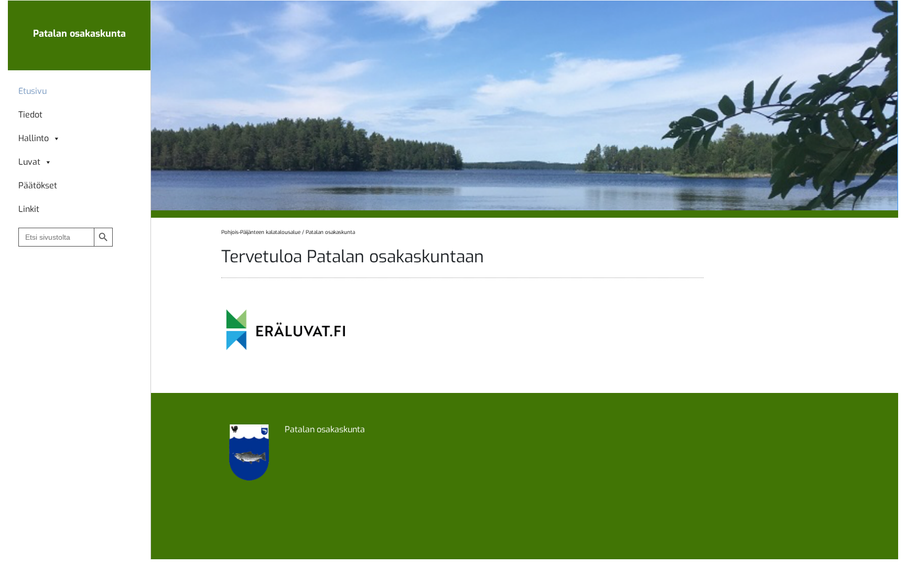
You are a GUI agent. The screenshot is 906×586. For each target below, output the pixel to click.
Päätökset (37, 185)
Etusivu (32, 91)
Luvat (29, 162)
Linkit (28, 209)
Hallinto (33, 138)
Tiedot (30, 115)
